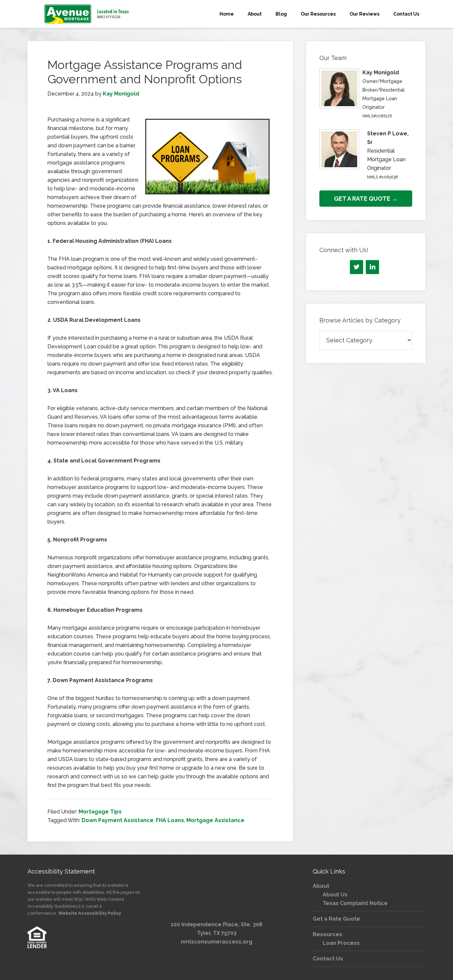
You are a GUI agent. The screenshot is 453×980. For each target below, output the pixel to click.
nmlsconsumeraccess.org (216, 942)
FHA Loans (170, 820)
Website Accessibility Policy (89, 913)
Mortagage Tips (100, 811)
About (321, 886)
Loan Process (341, 943)
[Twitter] (356, 267)
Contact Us (328, 958)
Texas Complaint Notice (355, 903)
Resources (327, 934)
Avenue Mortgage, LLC (87, 14)
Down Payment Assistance (118, 820)
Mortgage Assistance (215, 820)
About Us (335, 894)
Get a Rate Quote (336, 919)
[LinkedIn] (372, 267)
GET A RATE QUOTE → (366, 198)
